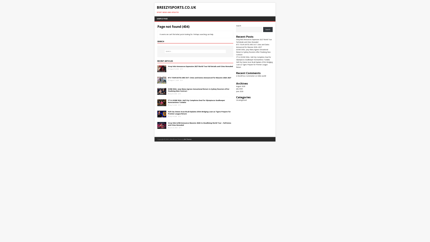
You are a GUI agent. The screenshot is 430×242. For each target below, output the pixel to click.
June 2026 (239, 91)
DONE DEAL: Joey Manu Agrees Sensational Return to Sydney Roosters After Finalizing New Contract (198, 90)
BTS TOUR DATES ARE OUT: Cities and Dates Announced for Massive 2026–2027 (199, 78)
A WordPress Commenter (245, 76)
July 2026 (239, 89)
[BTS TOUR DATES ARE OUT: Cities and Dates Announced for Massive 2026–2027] (161, 82)
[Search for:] (195, 51)
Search (238, 26)
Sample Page (162, 19)
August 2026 (240, 86)
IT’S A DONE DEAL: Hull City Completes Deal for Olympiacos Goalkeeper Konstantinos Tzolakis (196, 101)
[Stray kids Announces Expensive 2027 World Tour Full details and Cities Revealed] (161, 71)
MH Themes (187, 139)
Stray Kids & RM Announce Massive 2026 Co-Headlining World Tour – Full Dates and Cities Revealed (199, 124)
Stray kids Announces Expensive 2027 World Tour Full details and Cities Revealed (200, 66)
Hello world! (262, 76)
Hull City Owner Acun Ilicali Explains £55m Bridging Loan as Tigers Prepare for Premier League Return (199, 113)
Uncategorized (241, 100)
